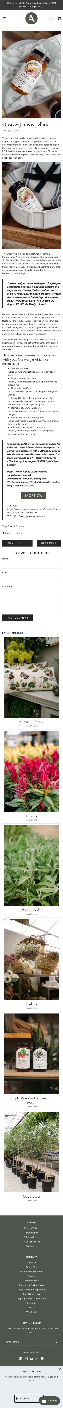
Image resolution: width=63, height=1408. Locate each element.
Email (6, 572)
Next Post (48, 543)
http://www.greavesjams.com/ (29, 516)
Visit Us (31, 1307)
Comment (8, 586)
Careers (31, 1276)
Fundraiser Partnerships (31, 1285)
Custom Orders (31, 1280)
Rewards (31, 1303)
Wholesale (31, 1312)
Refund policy (32, 1232)
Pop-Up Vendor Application (31, 1298)
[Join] (57, 1342)
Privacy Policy (31, 1228)
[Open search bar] (51, 18)
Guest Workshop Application (31, 1289)
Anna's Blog (31, 1267)
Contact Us (31, 1246)
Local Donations (31, 1294)
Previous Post (17, 543)
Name (6, 558)
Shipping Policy (31, 1237)
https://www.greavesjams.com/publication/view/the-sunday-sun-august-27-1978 (33, 512)
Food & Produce (16, 526)
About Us (31, 1262)
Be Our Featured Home (31, 1271)
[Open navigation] (4, 18)
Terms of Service (31, 1241)
